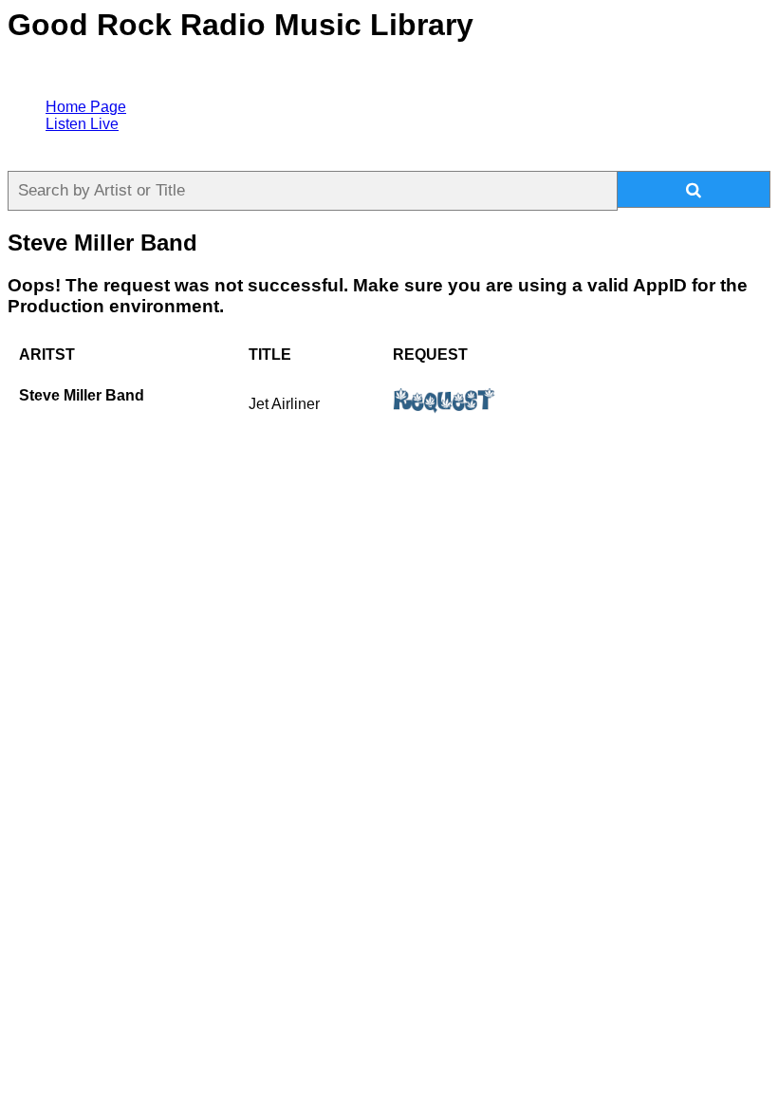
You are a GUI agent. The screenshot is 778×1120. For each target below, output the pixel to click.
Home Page (86, 107)
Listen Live (82, 124)
